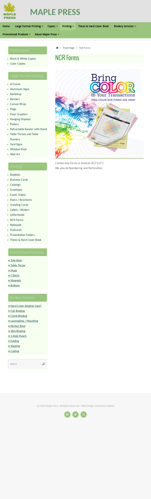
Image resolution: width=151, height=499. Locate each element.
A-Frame (15, 84)
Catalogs (15, 184)
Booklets (15, 174)
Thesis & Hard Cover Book (25, 240)
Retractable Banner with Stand (28, 129)
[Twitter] (75, 414)
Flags (13, 109)
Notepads (15, 225)
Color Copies (17, 63)
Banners (15, 99)
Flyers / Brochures (21, 200)
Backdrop (15, 94)
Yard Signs (16, 144)
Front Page (68, 48)
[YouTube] (67, 414)
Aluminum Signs (19, 89)
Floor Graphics (18, 114)
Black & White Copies (23, 58)
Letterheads (17, 215)
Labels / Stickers (19, 210)
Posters (14, 124)
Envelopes (16, 189)
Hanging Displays (20, 119)
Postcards (16, 230)
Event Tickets (18, 195)
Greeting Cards (19, 205)
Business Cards (19, 179)
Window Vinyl (18, 149)
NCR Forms (16, 220)
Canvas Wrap (18, 104)
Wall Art (15, 154)
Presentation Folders (22, 235)
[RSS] (83, 414)
